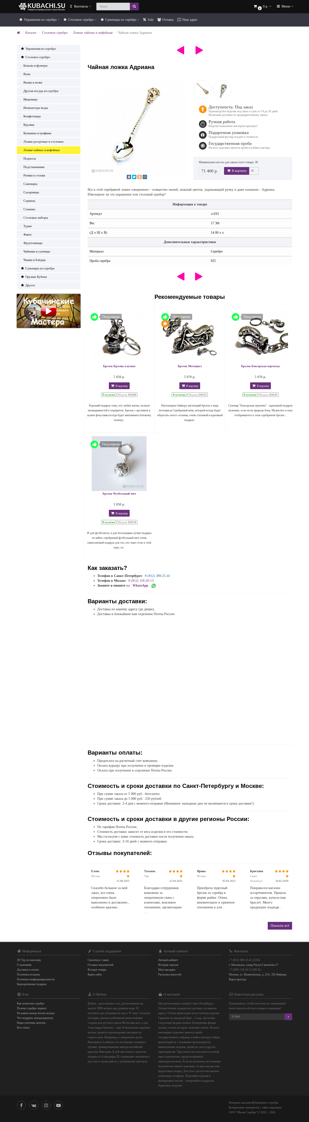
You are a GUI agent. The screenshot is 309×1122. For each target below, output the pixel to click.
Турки (27, 226)
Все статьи (23, 1027)
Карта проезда (237, 979)
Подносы (29, 158)
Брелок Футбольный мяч (119, 493)
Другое (30, 285)
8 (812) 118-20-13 (141, 580)
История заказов (168, 965)
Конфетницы (32, 116)
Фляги (27, 234)
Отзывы (167, 19)
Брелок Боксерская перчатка (260, 366)
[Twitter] (134, 177)
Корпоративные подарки (31, 984)
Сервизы (29, 201)
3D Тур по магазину (29, 960)
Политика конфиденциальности (36, 979)
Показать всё (280, 925)
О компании (24, 965)
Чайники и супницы (36, 251)
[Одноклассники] (139, 177)
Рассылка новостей (169, 974)
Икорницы (30, 99)
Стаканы (29, 209)
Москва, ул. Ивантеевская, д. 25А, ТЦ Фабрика (257, 974)
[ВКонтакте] (129, 177)
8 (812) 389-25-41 (157, 576)
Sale (150, 19)
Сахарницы (31, 192)
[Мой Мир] (145, 177)
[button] (262, 6)
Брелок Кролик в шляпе (119, 366)
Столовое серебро (81, 19)
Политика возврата (28, 974)
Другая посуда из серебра (40, 91)
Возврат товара (97, 969)
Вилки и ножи (32, 82)
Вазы (26, 74)
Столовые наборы (35, 217)
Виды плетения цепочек (31, 1022)
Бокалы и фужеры (35, 65)
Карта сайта (95, 974)
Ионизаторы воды (35, 108)
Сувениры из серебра (120, 19)
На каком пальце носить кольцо (36, 1013)
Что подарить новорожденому (35, 1018)
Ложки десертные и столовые (43, 141)
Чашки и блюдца (34, 260)
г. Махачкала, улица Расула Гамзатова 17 (253, 965)
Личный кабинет (168, 960)
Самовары (30, 184)
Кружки (28, 124)
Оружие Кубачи (36, 277)
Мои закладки (166, 969)
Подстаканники (33, 167)
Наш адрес (189, 19)
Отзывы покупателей (100, 965)
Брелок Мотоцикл (190, 366)
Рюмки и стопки (34, 175)
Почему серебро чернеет (32, 1008)
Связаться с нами (98, 960)
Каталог (31, 33)
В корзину (239, 171)
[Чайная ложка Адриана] (137, 127)
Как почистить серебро (30, 1003)
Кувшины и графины (37, 133)
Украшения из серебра (40, 19)
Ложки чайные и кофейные (93, 33)
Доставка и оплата (28, 969)
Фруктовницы (32, 243)
